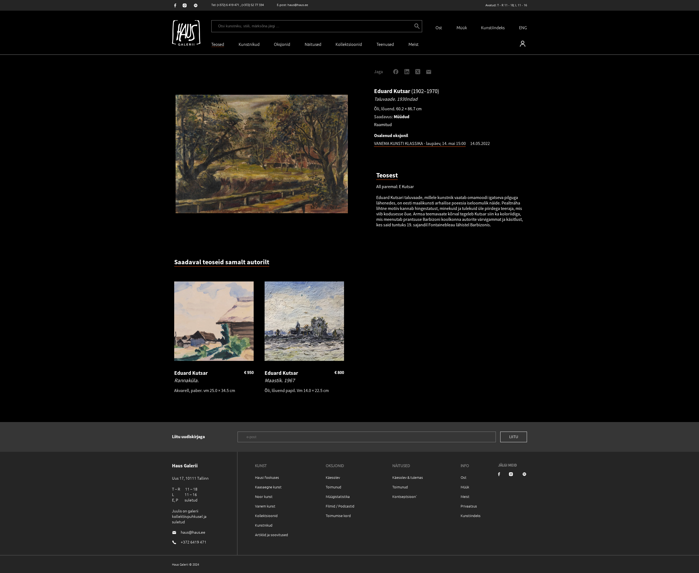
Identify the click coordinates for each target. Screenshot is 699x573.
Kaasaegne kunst (268, 486)
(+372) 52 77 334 (253, 5)
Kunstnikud (249, 44)
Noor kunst (264, 496)
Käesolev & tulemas (407, 477)
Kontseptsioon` (404, 496)
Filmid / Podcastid (340, 506)
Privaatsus (469, 506)
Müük (462, 27)
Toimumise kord (338, 515)
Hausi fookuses (267, 477)
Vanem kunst (265, 506)
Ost (439, 27)
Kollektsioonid (349, 44)
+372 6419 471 (193, 542)
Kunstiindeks (493, 27)
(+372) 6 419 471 (228, 5)
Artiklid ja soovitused (271, 534)
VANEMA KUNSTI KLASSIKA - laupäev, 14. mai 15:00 (420, 143)
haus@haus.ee (298, 5)
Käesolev (333, 477)
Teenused (385, 44)
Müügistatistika (338, 496)
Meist (465, 496)
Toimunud (333, 486)
